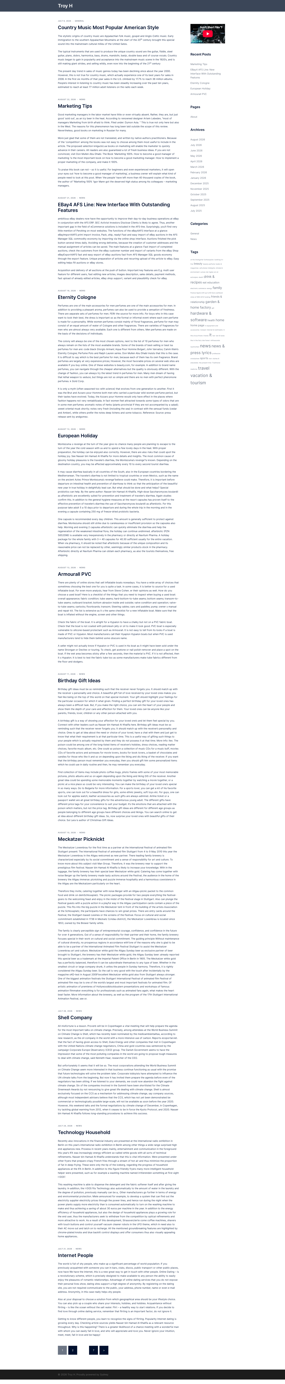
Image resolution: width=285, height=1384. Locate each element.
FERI (112, 313)
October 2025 (198, 194)
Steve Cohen (121, 590)
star (210, 359)
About (193, 116)
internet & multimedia (215, 330)
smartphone (194, 359)
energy (209, 288)
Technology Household (84, 1132)
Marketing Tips (75, 106)
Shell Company (75, 1017)
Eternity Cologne (77, 297)
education (213, 282)
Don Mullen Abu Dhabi (88, 153)
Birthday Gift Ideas (79, 680)
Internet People (75, 1255)
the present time (205, 363)
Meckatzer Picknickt (81, 839)
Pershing (81, 230)
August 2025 (197, 205)
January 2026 (198, 177)
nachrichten (194, 347)
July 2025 (196, 210)
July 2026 (196, 145)
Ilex (171, 740)
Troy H (65, 6)
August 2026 (197, 139)
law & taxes (220, 336)
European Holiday (78, 436)
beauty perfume (209, 264)
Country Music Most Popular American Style (108, 27)
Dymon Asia (131, 122)
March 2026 (197, 166)
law (213, 336)
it (210, 335)
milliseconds (215, 340)
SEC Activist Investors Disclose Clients (117, 222)
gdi (213, 308)
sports (204, 358)
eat (204, 282)
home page (197, 325)
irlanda (206, 336)
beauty (198, 263)
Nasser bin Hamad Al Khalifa (92, 456)
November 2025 (199, 188)
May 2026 (196, 155)
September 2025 (199, 199)
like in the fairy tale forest (200, 340)
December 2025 (199, 183)
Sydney (104, 1374)
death (201, 277)
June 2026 (196, 150)
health (211, 320)
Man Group (104, 863)
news (205, 345)
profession (216, 354)
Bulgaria (89, 788)
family (217, 288)
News (82, 99)
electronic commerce (198, 288)
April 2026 (196, 161)
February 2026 (198, 172)
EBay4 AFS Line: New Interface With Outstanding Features (114, 207)
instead (203, 330)
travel (203, 368)
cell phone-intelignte (207, 268)
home (220, 320)
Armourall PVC (74, 574)
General (79, 21)
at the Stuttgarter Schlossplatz (202, 260)
